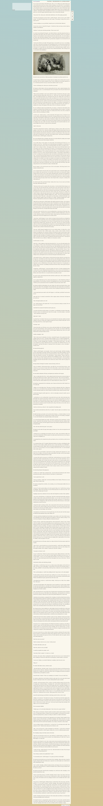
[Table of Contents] (72, 13)
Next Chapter (67, 805)
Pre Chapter (63, 805)
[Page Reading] (72, 19)
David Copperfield (36, 1)
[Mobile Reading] (72, 16)
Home (72, 11)
